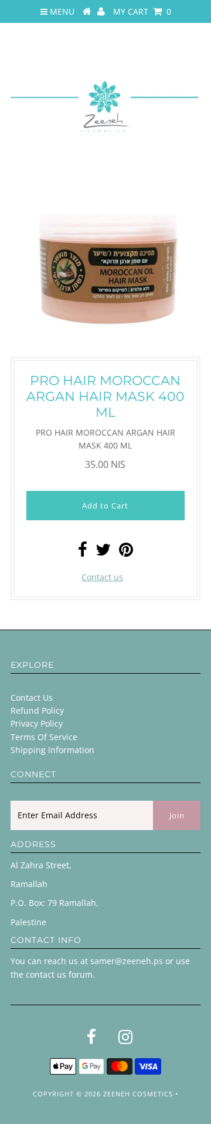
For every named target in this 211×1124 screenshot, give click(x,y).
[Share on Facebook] (82, 552)
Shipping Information (52, 749)
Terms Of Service (44, 736)
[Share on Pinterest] (126, 552)
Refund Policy (37, 710)
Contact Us (32, 697)
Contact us (102, 577)
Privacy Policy (37, 723)
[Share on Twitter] (103, 552)
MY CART (142, 11)
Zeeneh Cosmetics (138, 1093)
